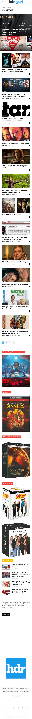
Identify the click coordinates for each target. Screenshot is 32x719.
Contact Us (12, 714)
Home (3, 7)
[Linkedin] (13, 708)
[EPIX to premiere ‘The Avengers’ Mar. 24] (16, 156)
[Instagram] (9, 708)
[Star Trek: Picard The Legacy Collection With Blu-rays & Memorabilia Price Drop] (6, 592)
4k (2, 328)
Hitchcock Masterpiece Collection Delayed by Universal (15, 332)
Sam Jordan (4, 74)
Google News (24, 695)
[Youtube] (27, 708)
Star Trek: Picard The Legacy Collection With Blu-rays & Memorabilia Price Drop (20, 591)
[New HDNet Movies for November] (16, 275)
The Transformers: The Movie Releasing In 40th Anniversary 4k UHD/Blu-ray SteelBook (20, 574)
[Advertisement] (16, 634)
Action (3, 163)
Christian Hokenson (6, 98)
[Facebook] (5, 708)
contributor (4, 123)
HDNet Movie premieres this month (15, 143)
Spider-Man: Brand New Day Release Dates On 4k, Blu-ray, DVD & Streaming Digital (21, 583)
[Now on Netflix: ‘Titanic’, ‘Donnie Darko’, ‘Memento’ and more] (16, 60)
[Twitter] (22, 708)
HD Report (4, 286)
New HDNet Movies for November (15, 284)
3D (2, 212)
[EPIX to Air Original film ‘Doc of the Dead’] (13, 43)
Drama (3, 66)
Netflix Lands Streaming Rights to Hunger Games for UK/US (15, 191)
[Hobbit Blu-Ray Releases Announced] (16, 205)
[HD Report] (16, 2)
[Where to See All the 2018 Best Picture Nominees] (16, 25)
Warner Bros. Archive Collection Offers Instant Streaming (14, 238)
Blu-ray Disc (4, 304)
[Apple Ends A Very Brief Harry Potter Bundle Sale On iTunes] (16, 85)
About (6, 714)
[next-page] (13, 342)
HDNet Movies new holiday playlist (15, 262)
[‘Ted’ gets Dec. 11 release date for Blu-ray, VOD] (16, 297)
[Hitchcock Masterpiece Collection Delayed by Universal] (16, 322)
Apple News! (15, 695)
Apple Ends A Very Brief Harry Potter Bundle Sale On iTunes (13, 95)
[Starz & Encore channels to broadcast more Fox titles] (16, 109)
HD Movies (4, 27)
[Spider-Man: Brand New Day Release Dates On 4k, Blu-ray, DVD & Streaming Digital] (6, 584)
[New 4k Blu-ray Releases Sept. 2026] (6, 567)
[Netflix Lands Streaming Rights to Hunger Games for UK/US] (16, 181)
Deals (3, 187)
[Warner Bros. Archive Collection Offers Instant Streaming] (16, 228)
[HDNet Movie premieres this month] (16, 134)
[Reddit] (18, 708)
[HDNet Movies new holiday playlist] (16, 252)
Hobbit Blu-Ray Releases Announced (16, 215)
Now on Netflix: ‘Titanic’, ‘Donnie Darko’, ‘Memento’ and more (14, 71)
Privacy (26, 714)
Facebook (16, 696)
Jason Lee (4, 170)
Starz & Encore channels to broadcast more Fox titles (12, 120)
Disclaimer (19, 714)
